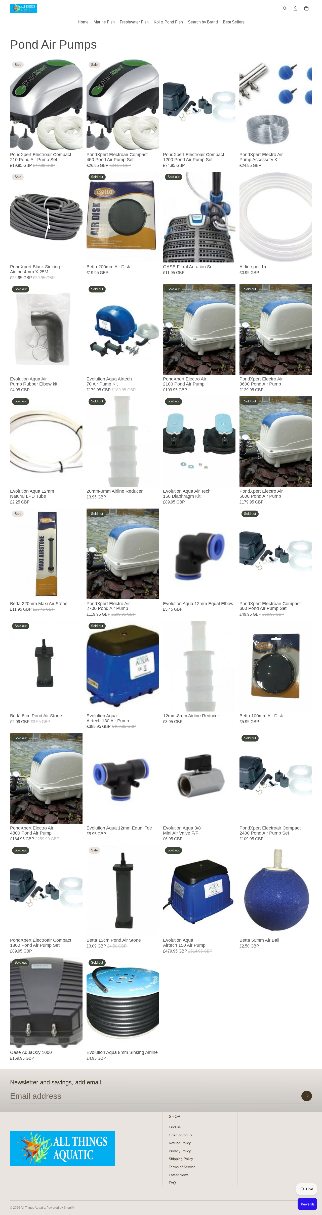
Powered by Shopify (60, 1207)
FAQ (172, 1183)
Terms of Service (182, 1167)
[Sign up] (306, 1096)
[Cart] (306, 8)
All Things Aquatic (33, 1207)
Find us (175, 1127)
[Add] (74, 142)
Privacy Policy (180, 1151)
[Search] (284, 8)
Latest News (178, 1175)
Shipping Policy (181, 1159)
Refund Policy (180, 1143)
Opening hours (180, 1135)
